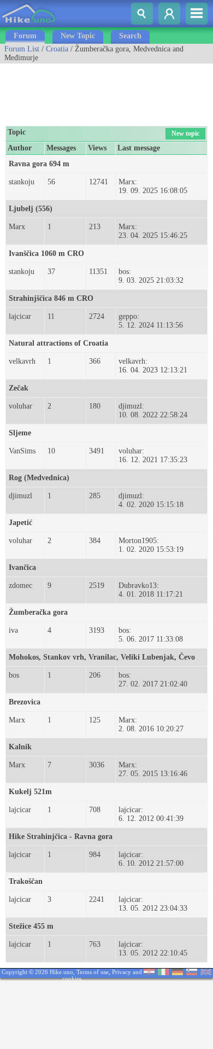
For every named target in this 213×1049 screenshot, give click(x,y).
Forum (25, 36)
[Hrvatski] (149, 973)
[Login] (169, 14)
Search (130, 36)
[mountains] (29, 25)
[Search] (142, 14)
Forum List (21, 49)
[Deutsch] (177, 973)
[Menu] (197, 14)
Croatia (57, 49)
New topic (185, 133)
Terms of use (92, 972)
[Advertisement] (87, 90)
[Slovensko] (191, 973)
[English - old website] (205, 973)
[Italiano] (163, 973)
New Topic (78, 36)
